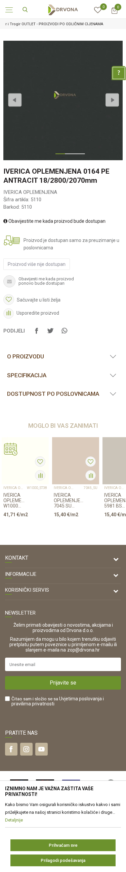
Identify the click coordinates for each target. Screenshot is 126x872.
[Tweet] (50, 334)
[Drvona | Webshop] (63, 9)
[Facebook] (36, 334)
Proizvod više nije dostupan (37, 264)
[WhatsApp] (64, 334)
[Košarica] (114, 13)
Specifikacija (26, 375)
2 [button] (68, 156)
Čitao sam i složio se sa (57, 701)
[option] (63, 100)
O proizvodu (25, 356)
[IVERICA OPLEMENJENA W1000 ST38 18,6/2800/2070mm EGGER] (25, 460)
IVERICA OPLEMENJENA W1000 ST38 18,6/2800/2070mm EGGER (15, 500)
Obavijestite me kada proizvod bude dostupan (56, 221)
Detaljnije (23, 527)
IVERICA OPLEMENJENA (30, 192)
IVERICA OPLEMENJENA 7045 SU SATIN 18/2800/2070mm (69, 500)
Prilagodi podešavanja (63, 860)
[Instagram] (26, 749)
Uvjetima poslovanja (80, 698)
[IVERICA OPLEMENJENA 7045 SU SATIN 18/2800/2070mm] (75, 460)
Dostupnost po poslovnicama (53, 393)
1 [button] (58, 156)
